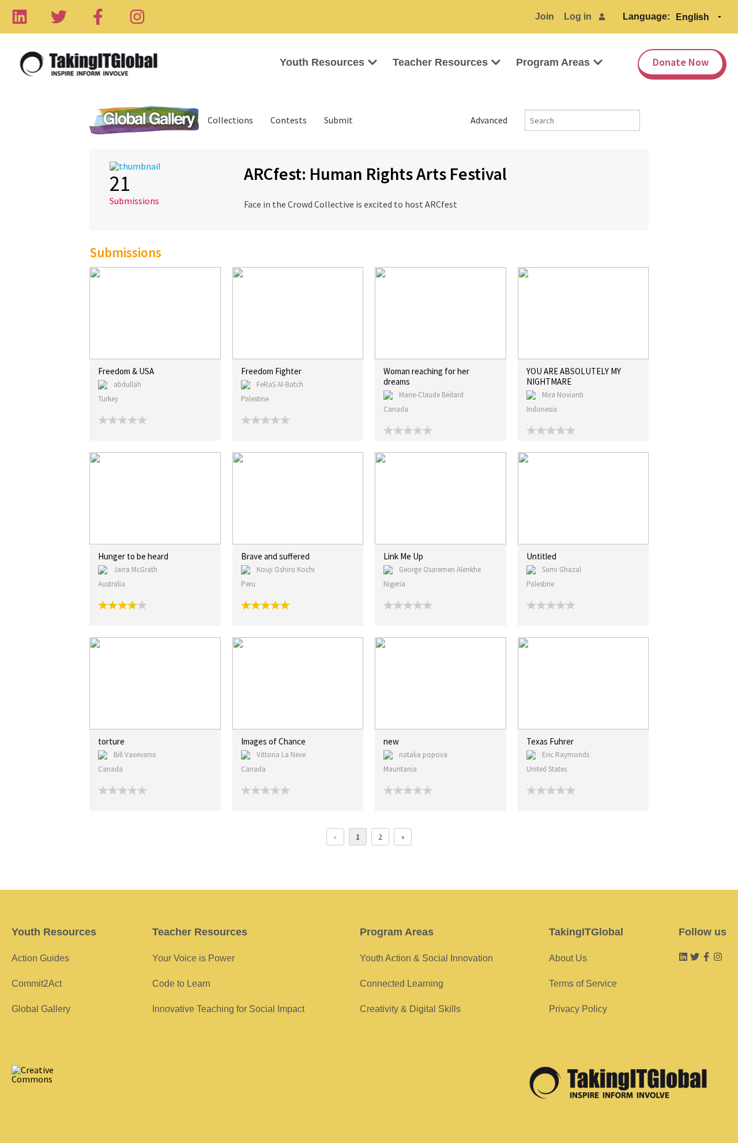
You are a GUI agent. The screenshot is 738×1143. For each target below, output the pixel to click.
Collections (230, 120)
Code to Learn (181, 983)
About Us (568, 958)
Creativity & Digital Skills (410, 1009)
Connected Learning (401, 983)
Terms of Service (583, 983)
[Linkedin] (20, 17)
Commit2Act (37, 983)
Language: (646, 16)
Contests (288, 120)
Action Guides (40, 958)
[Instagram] (137, 17)
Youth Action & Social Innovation (426, 958)
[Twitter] (59, 17)
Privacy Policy (578, 1009)
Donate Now (681, 62)
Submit (338, 120)
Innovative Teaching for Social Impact (228, 1009)
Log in (578, 16)
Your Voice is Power (193, 958)
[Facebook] (98, 17)
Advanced (488, 120)
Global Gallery (144, 120)
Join (544, 16)
